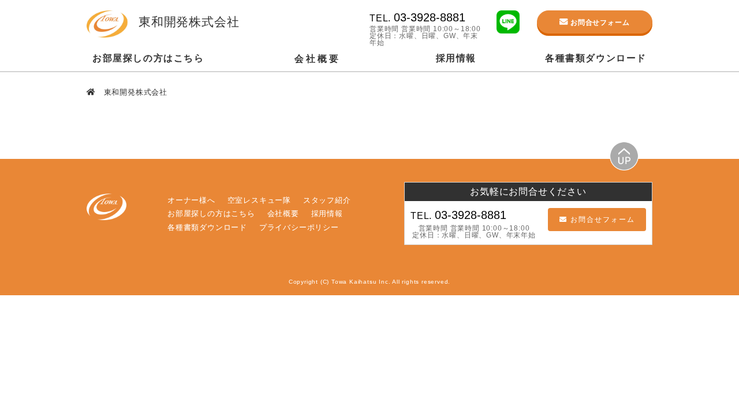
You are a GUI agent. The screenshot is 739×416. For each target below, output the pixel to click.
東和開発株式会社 (134, 92)
